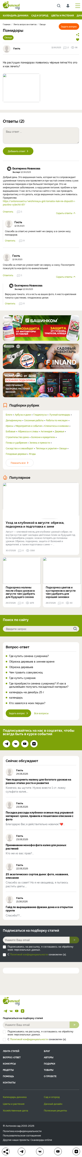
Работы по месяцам (57, 420)
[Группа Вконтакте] (15, 743)
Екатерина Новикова (26, 168)
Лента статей (11, 1051)
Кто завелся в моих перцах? (27, 703)
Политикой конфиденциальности (29, 954)
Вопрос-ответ (17, 646)
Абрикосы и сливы (28, 431)
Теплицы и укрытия (46, 448)
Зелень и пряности (39, 442)
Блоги (9, 414)
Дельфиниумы (14, 420)
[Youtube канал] (24, 743)
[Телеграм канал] (6, 743)
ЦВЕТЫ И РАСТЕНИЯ (62, 15)
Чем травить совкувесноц (26, 672)
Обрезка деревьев (21, 667)
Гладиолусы (40, 414)
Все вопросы (41, 713)
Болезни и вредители (43, 437)
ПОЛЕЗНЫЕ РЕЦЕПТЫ (55, 1110)
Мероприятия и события (28, 425)
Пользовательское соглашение (22, 1135)
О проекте (50, 1076)
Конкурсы (9, 1063)
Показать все (18, 462)
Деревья (59, 431)
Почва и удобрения (16, 442)
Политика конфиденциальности (22, 1131)
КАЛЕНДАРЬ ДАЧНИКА (15, 15)
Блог (47, 1051)
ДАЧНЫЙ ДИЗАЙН (53, 1103)
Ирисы (9, 425)
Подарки (49, 1063)
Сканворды (37, 1139)
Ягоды (32, 454)
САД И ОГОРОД (39, 15)
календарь (16, 697)
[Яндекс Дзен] (34, 743)
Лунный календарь (59, 414)
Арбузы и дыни (23, 414)
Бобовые (10, 431)
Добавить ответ (16, 151)
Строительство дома (17, 437)
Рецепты (8, 1069)
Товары (48, 1069)
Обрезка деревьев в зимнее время (31, 661)
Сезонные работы (33, 420)
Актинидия (46, 431)
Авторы (48, 1057)
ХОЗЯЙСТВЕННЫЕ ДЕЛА (15, 1110)
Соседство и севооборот (19, 448)
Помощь (8, 1076)
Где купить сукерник (22, 678)
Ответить (8, 211)
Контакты (9, 1082)
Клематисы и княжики (56, 425)
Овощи (8, 37)
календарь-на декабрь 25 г (26, 692)
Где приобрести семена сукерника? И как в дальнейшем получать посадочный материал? (38, 685)
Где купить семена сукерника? (29, 656)
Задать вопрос (69, 26)
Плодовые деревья (16, 454)
